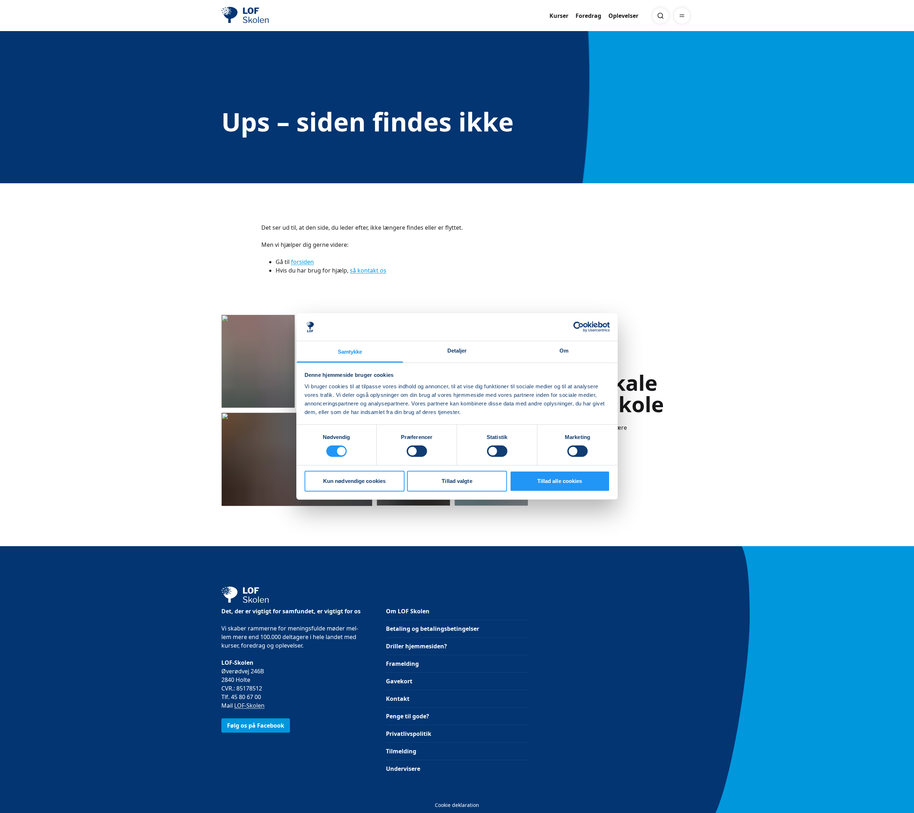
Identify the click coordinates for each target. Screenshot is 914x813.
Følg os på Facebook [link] (255, 725)
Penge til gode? (407, 716)
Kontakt (398, 699)
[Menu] (682, 16)
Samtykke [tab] (350, 352)
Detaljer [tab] (457, 351)
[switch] (417, 451)
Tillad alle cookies (559, 481)
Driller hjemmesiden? (416, 646)
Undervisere (403, 769)
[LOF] (273, 15)
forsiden (302, 262)
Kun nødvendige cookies (354, 481)
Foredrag (588, 16)
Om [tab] (563, 351)
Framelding (402, 664)
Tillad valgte (457, 481)
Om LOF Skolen (408, 611)
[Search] (660, 16)
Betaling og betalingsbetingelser (432, 629)
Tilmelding (401, 751)
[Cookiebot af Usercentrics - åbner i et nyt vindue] (578, 326)
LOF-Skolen (249, 705)
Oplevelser (623, 16)
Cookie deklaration (457, 805)
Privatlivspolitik (408, 734)
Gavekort (399, 681)
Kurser (558, 16)
